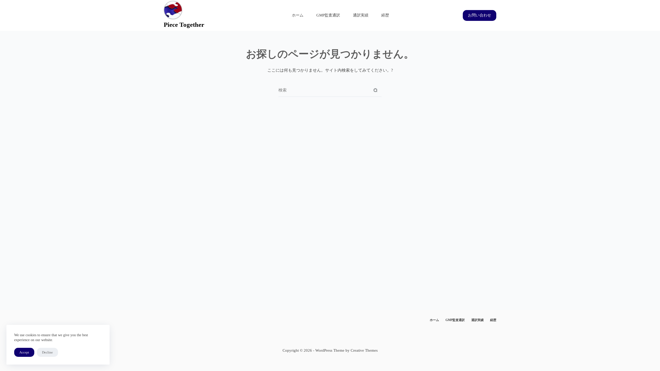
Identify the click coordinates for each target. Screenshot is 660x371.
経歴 (385, 15)
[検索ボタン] (375, 90)
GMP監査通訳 (328, 15)
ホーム (297, 15)
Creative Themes (364, 350)
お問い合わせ (479, 15)
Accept (24, 352)
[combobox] (323, 90)
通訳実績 (360, 15)
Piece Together (184, 24)
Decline (47, 352)
